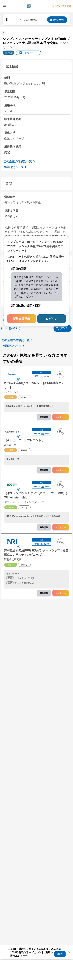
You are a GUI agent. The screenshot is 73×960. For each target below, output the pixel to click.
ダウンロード (59, 19)
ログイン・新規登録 (61, 6)
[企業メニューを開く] (12, 375)
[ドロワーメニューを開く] (4, 6)
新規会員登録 (21, 318)
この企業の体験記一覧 (18, 161)
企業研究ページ (13, 167)
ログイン (51, 318)
